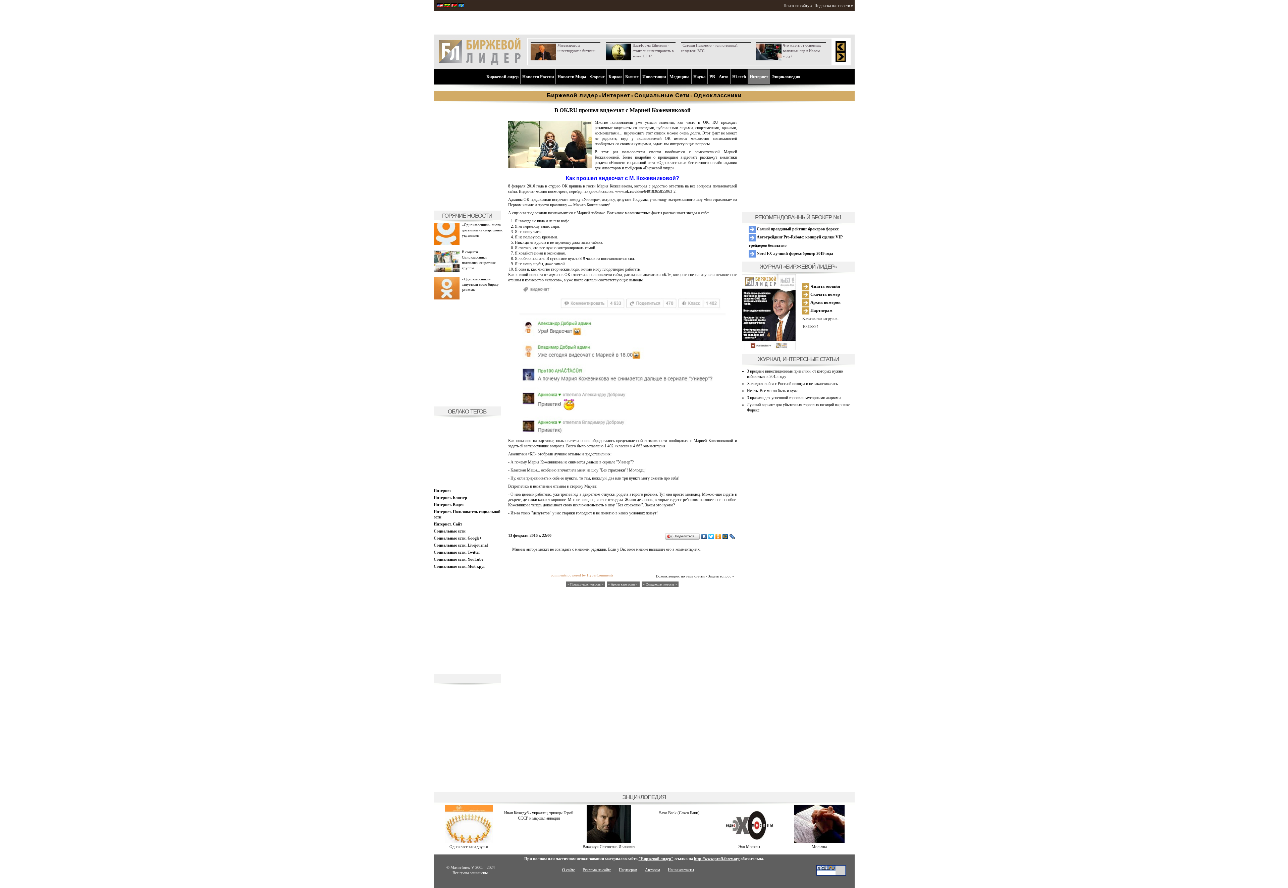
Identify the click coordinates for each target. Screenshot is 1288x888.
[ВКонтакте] (704, 536)
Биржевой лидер (502, 76)
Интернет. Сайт (448, 524)
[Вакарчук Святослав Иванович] (609, 841)
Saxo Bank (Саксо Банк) (679, 813)
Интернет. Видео (449, 504)
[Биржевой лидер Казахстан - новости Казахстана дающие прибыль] (461, 6)
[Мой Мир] (725, 536)
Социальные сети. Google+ (458, 538)
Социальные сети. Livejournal (461, 545)
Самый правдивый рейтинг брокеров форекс (797, 229)
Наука (699, 76)
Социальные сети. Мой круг (459, 566)
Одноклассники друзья (468, 846)
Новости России (538, 76)
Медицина (679, 76)
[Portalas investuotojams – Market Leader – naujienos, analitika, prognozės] (447, 6)
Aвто (724, 76)
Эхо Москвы (749, 846)
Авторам (652, 870)
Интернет (759, 76)
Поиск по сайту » (798, 5)
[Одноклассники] (718, 536)
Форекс (597, 76)
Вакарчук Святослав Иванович (609, 846)
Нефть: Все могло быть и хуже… (774, 390)
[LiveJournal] (732, 536)
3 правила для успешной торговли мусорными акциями (794, 397)
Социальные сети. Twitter (457, 552)
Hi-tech (739, 76)
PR (712, 76)
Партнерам (821, 310)
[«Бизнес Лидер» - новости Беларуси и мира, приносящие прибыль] (454, 6)
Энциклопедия (786, 76)
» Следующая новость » (660, 584)
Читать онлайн (824, 286)
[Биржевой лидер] (480, 63)
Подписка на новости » (833, 5)
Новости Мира (571, 76)
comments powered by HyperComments (582, 575)
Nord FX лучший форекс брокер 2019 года (794, 253)
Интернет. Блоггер (450, 497)
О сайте (568, 870)
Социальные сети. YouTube (458, 559)
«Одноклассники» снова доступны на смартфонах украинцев (482, 230)
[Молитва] (819, 841)
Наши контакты (681, 870)
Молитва (819, 846)
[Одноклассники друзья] (469, 841)
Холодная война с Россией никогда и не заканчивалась (792, 383)
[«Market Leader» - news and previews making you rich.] (440, 6)
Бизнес (632, 76)
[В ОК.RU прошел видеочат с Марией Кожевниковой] (550, 166)
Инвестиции (654, 76)
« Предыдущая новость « (585, 584)
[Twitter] (711, 536)
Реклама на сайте (597, 870)
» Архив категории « (623, 584)
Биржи (615, 76)
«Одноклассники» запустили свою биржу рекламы (480, 284)
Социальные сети (450, 531)
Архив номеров (825, 302)
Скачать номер (824, 294)
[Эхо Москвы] (749, 841)
